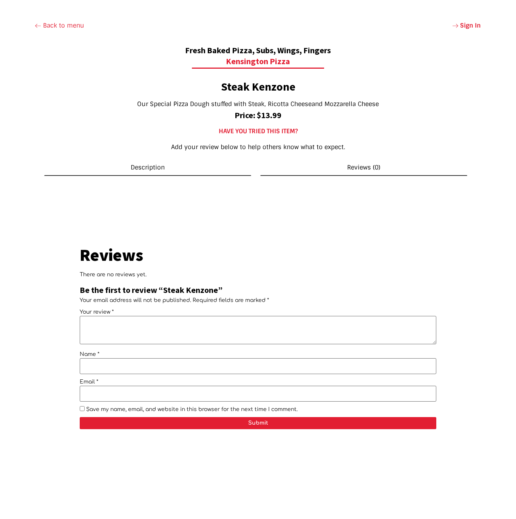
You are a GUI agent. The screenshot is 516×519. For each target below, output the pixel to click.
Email (89, 382)
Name (89, 354)
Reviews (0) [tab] (363, 167)
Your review (97, 312)
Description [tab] (148, 167)
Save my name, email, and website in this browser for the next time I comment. (192, 409)
